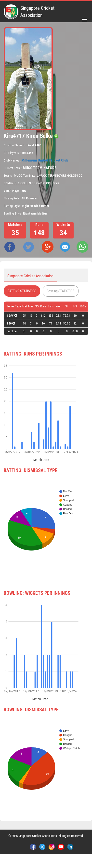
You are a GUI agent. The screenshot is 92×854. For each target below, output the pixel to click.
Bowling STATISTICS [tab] (61, 291)
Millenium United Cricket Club (44, 160)
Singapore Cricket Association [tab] (30, 276)
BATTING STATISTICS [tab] (22, 291)
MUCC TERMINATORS (40, 168)
